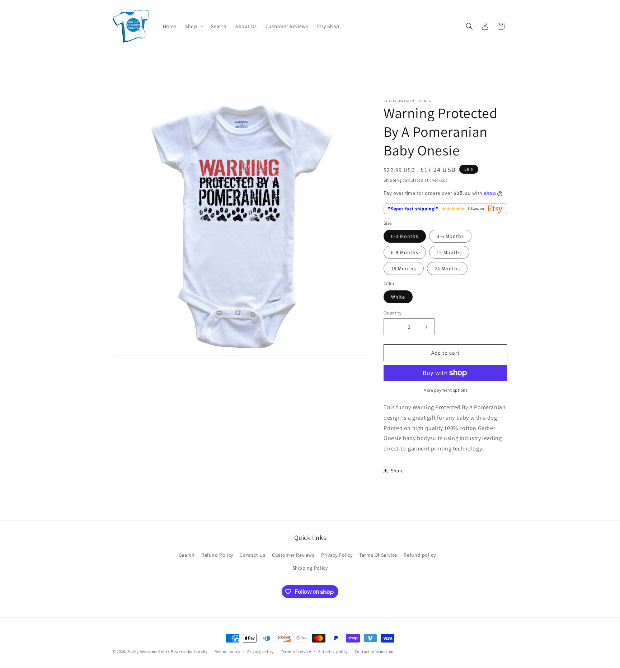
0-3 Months (404, 236)
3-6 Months (450, 236)
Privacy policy (260, 651)
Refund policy (420, 555)
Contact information (374, 651)
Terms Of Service (378, 555)
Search (187, 555)
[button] (194, 26)
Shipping (393, 180)
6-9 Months (404, 252)
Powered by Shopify (189, 651)
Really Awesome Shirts (148, 651)
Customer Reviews (293, 555)
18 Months (403, 268)
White (398, 297)
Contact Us (252, 555)
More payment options (445, 390)
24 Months (447, 268)
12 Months (449, 252)
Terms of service (296, 651)
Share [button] (397, 470)
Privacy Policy (336, 555)
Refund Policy (217, 555)
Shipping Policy (310, 568)
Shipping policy (333, 651)
